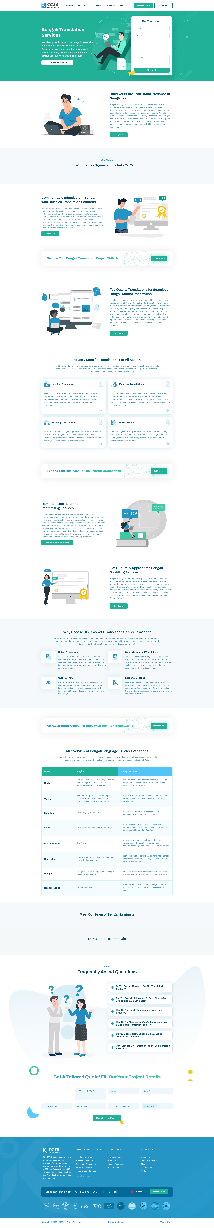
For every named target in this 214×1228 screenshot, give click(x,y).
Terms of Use (166, 1222)
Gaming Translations (63, 422)
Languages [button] (96, 5)
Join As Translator (149, 1161)
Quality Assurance (116, 1164)
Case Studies (147, 1167)
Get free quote (143, 5)
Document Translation (86, 1164)
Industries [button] (82, 5)
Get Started (159, 471)
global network (159, 1192)
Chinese (138, 1192)
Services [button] (69, 5)
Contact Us (163, 5)
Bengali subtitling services (138, 579)
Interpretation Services (86, 1171)
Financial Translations (131, 384)
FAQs (143, 1171)
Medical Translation (84, 1161)
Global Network (115, 1161)
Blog (143, 1164)
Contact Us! (159, 726)
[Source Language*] (90, 1091)
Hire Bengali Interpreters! (57, 542)
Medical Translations (63, 384)
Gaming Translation (85, 1157)
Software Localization (85, 1167)
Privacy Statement (116, 1222)
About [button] (122, 5)
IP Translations (127, 422)
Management (114, 1167)
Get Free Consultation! (57, 62)
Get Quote (118, 135)
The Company (114, 1157)
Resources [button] (110, 5)
